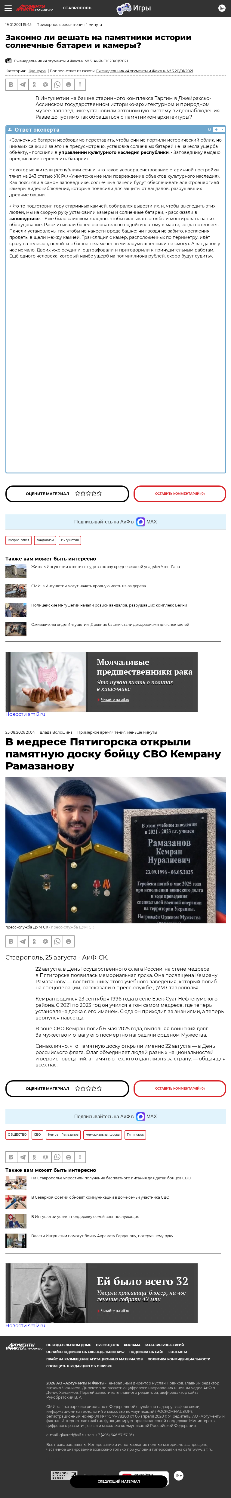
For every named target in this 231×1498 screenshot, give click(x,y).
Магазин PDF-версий (164, 1345)
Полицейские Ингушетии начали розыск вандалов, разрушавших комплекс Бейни (109, 605)
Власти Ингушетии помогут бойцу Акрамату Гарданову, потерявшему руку (102, 1236)
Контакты (177, 1352)
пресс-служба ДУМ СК (72, 927)
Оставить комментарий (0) (180, 494)
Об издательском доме (68, 1345)
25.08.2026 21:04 (20, 732)
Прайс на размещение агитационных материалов (94, 1359)
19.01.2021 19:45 (18, 24)
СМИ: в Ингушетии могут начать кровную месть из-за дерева (88, 586)
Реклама (132, 1345)
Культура (37, 71)
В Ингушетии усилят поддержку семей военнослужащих (85, 1216)
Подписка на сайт (146, 1352)
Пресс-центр (107, 1345)
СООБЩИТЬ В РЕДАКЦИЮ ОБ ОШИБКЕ (79, 1366)
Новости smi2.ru (25, 714)
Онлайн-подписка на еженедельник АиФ (85, 1352)
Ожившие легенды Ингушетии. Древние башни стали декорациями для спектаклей (110, 624)
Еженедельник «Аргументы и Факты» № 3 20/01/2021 (144, 71)
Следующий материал (119, 1482)
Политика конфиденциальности (179, 1359)
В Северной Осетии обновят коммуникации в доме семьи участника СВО (100, 1197)
